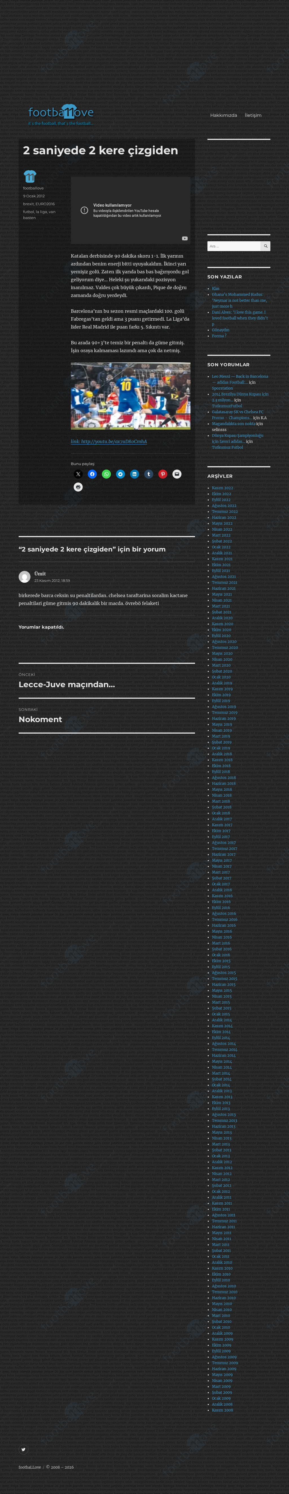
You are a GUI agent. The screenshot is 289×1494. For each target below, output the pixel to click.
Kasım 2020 (222, 624)
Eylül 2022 (221, 499)
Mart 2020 (221, 665)
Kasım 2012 (222, 1167)
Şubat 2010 (221, 1321)
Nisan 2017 (222, 866)
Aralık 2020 (222, 618)
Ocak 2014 (221, 1085)
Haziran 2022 (224, 517)
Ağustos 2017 (224, 842)
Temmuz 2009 (225, 1363)
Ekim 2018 (221, 765)
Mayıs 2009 (222, 1374)
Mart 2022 (221, 535)
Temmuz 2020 (225, 647)
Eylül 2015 (221, 966)
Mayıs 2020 (222, 653)
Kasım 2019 (222, 689)
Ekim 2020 (221, 629)
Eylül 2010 (221, 1280)
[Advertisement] (146, 54)
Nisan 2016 (222, 937)
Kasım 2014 (222, 1026)
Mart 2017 (221, 872)
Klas (216, 288)
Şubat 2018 (221, 807)
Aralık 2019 (222, 683)
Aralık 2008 (222, 1404)
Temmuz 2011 (224, 1221)
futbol (28, 211)
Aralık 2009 (222, 1333)
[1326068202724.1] (131, 396)
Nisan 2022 (222, 529)
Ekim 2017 (221, 830)
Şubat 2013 (221, 1150)
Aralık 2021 (222, 553)
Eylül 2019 (221, 700)
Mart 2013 (221, 1144)
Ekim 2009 (221, 1345)
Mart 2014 (221, 1073)
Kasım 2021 (222, 559)
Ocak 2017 (221, 884)
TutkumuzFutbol (227, 406)
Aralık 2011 (221, 1197)
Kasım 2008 (222, 1410)
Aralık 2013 (222, 1091)
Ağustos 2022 (224, 505)
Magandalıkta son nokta (233, 423)
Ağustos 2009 (224, 1357)
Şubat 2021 (221, 612)
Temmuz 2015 (224, 978)
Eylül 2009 (221, 1351)
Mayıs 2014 (222, 1061)
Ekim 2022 (221, 494)
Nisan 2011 (221, 1238)
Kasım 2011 (222, 1203)
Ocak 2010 (221, 1327)
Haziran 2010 (224, 1298)
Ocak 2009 (221, 1398)
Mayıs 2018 (222, 789)
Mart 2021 (221, 606)
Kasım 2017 (222, 825)
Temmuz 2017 (224, 848)
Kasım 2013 (222, 1097)
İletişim (253, 115)
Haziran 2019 (224, 718)
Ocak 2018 (221, 813)
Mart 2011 (220, 1244)
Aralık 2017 (222, 819)
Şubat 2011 (221, 1250)
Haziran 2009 (224, 1368)
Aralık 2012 (222, 1162)
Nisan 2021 (222, 600)
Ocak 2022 (221, 547)
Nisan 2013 (221, 1138)
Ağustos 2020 (224, 641)
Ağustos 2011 (223, 1215)
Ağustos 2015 (224, 972)
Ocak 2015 (221, 1014)
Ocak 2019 (221, 748)
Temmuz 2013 (224, 1120)
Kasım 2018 (222, 760)
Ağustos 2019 (224, 706)
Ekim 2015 (221, 961)
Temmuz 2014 (224, 1049)
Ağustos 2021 (224, 576)
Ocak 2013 (221, 1156)
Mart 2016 (221, 943)
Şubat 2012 (221, 1185)
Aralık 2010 (222, 1262)
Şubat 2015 (221, 1008)
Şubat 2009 (222, 1392)
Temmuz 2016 (225, 919)
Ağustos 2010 (224, 1286)
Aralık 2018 (222, 754)
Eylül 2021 (221, 570)
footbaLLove (30, 1467)
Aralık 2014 (222, 1020)
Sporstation (222, 388)
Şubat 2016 (222, 949)
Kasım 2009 (222, 1339)
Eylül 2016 (221, 907)
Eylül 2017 (221, 836)
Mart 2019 (221, 736)
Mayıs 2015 (222, 990)
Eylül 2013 (221, 1108)
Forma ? (219, 336)
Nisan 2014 (222, 1067)
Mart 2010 (221, 1315)
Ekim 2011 (221, 1209)
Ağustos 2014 (224, 1043)
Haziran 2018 (224, 783)
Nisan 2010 (222, 1309)
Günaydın (220, 330)
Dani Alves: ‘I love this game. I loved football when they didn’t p (240, 318)
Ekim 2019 (221, 695)
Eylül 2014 (221, 1037)
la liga (41, 211)
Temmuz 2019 (225, 712)
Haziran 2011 (223, 1227)
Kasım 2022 (222, 488)
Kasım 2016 (222, 896)
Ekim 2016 (221, 901)
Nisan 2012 (222, 1173)
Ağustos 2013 (224, 1114)
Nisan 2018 (222, 795)
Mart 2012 (221, 1179)
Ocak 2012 (221, 1191)
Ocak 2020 (221, 677)
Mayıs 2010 (222, 1303)
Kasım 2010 (222, 1268)
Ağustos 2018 (224, 777)
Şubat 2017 (221, 878)
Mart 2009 (221, 1386)
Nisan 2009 (222, 1380)
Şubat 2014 (221, 1079)
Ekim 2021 (221, 564)
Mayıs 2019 (222, 724)
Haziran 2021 (224, 588)
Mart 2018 (221, 801)
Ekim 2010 (221, 1274)
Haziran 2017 (224, 854)
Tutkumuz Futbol (227, 447)
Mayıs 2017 (222, 860)
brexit (28, 204)
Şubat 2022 (222, 541)
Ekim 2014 (221, 1032)
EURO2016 (45, 204)
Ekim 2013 (221, 1102)
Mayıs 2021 (222, 594)
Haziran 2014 (224, 1055)
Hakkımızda (223, 115)
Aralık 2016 (222, 890)
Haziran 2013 (223, 1126)
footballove (33, 188)
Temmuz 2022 (225, 511)
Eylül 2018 (221, 771)
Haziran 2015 (224, 984)
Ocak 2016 (221, 955)
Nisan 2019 (222, 730)
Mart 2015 (221, 1002)
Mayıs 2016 (222, 931)
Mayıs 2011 (221, 1233)
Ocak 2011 (220, 1256)
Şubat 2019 (222, 742)
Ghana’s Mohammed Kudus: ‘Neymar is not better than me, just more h (239, 300)
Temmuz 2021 (224, 582)
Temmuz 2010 (224, 1292)
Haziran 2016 (224, 925)
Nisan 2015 (222, 996)
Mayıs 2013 (222, 1132)
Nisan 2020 (222, 659)
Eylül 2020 (221, 635)
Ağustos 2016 (224, 913)
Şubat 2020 (222, 671)
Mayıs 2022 (222, 523)
